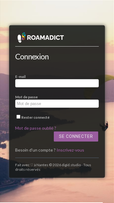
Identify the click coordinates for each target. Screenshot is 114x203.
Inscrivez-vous (70, 149)
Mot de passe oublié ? (35, 128)
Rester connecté (35, 117)
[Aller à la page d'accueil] (57, 39)
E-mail (20, 76)
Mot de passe (26, 97)
